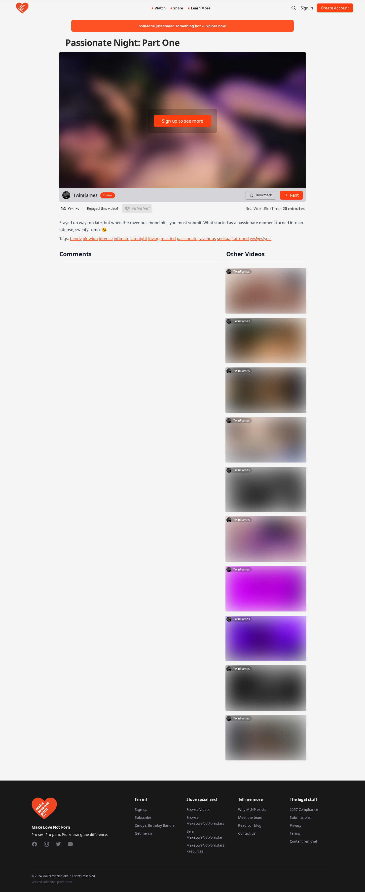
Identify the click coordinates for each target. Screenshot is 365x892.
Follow (107, 195)
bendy (76, 238)
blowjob (90, 238)
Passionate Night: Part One (122, 42)
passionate (187, 238)
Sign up (141, 809)
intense (106, 238)
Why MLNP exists (252, 809)
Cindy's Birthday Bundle (155, 825)
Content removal (303, 841)
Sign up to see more (182, 121)
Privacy (295, 825)
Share (178, 8)
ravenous (207, 238)
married (168, 238)
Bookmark (264, 195)
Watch (160, 8)
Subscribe (143, 817)
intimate (121, 238)
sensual (224, 238)
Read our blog (249, 825)
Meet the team (250, 817)
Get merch (143, 833)
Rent (294, 195)
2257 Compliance (304, 809)
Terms (295, 833)
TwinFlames (85, 195)
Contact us (247, 833)
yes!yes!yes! (260, 238)
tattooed (240, 238)
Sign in (307, 8)
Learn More (200, 8)
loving (154, 238)
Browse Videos (198, 809)
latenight (138, 238)
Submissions (300, 817)
